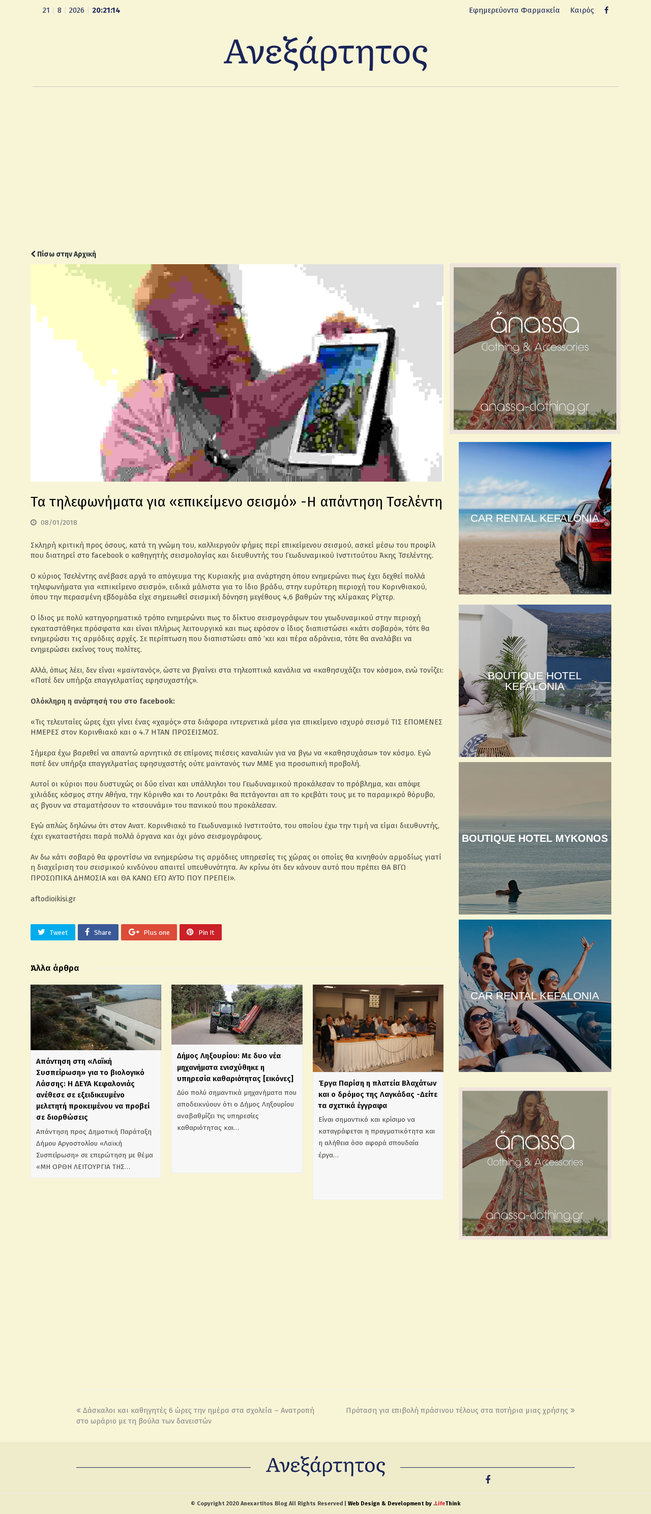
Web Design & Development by (404, 1503)
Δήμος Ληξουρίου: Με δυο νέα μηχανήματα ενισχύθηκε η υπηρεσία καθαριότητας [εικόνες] (235, 1067)
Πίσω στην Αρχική (66, 254)
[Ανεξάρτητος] (325, 52)
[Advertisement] (325, 168)
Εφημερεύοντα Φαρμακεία (514, 10)
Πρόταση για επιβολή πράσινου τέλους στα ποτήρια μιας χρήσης (457, 1410)
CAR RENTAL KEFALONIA (534, 518)
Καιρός (582, 10)
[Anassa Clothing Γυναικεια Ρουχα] (535, 431)
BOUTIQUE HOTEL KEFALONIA (535, 681)
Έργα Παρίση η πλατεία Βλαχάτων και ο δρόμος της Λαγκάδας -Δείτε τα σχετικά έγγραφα (377, 1094)
